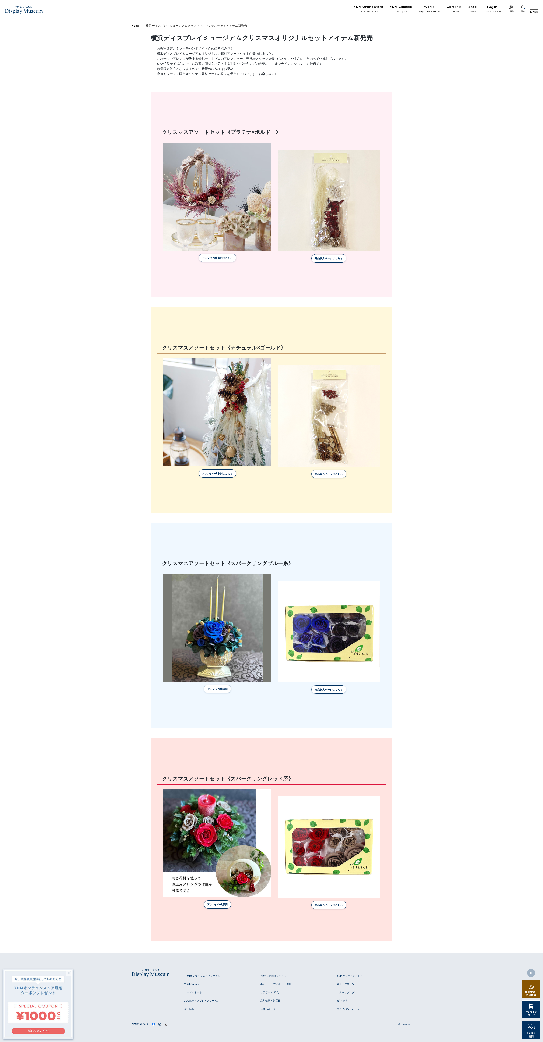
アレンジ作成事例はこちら (217, 257)
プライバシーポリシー (349, 1009)
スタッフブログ (345, 992)
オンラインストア (531, 1013)
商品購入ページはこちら (329, 258)
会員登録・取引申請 (531, 993)
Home (136, 25)
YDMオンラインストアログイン (202, 975)
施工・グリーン (345, 984)
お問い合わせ (268, 1009)
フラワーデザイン (270, 992)
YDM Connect (192, 984)
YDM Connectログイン (273, 975)
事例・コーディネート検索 (275, 984)
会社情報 (342, 1000)
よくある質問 (531, 1035)
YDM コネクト (401, 9)
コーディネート (193, 992)
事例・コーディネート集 (429, 9)
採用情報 (189, 1009)
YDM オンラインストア (368, 9)
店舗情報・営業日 (270, 1000)
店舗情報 (472, 9)
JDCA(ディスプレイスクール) (201, 1000)
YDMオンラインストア (350, 975)
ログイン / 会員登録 (492, 9)
